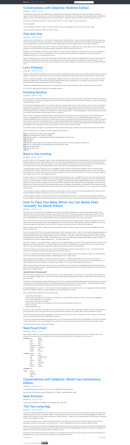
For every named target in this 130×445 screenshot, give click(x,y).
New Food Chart (35, 328)
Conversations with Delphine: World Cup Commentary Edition (62, 381)
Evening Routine (35, 92)
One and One (32, 34)
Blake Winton (37, 443)
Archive (32, 2)
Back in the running (37, 154)
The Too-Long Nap (36, 406)
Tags (37, 2)
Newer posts (27, 437)
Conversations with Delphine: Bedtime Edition (56, 8)
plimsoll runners (86, 186)
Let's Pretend (32, 67)
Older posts (102, 437)
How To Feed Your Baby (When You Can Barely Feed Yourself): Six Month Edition (60, 204)
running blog (42, 53)
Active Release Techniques (76, 195)
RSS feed (42, 2)
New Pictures (32, 396)
